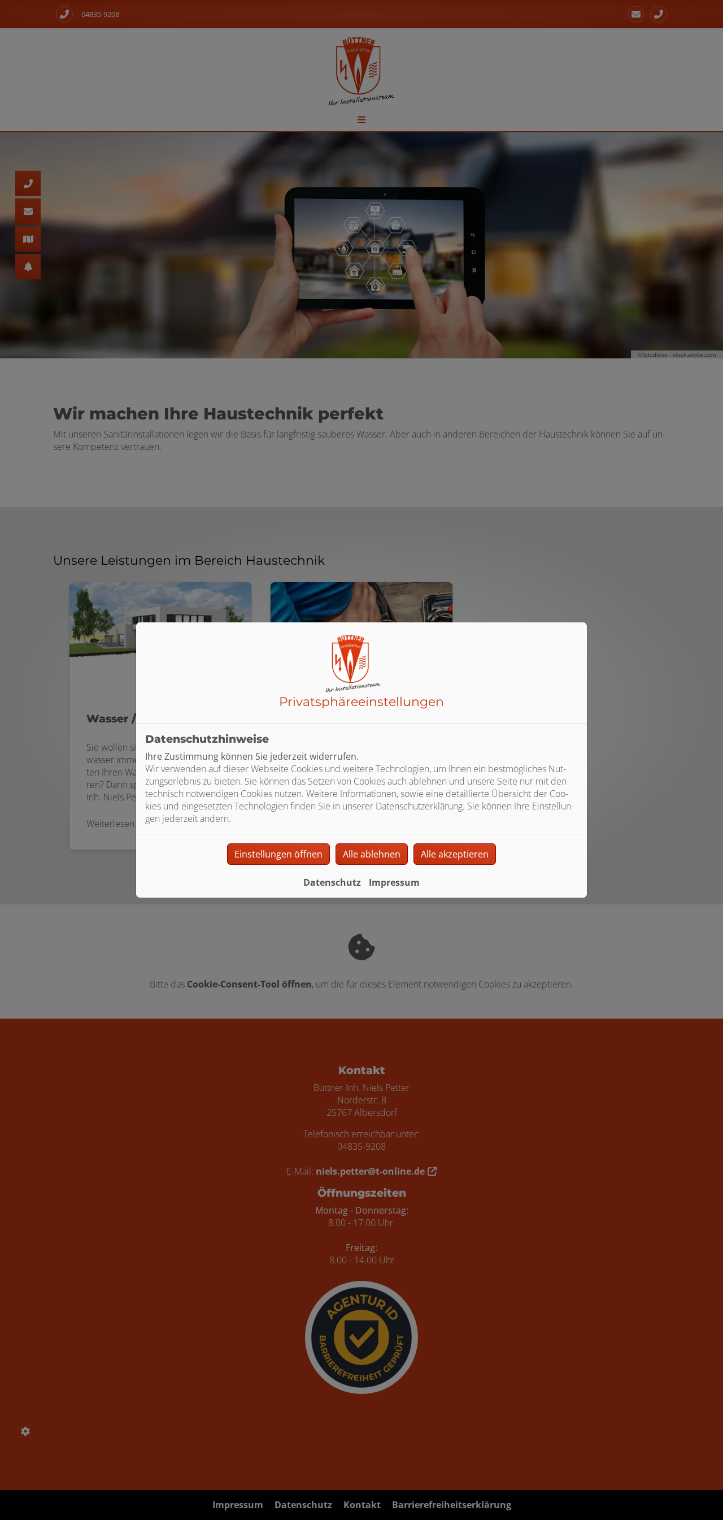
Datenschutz (332, 882)
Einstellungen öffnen (278, 854)
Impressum (394, 882)
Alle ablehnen (371, 854)
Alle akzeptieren (455, 854)
